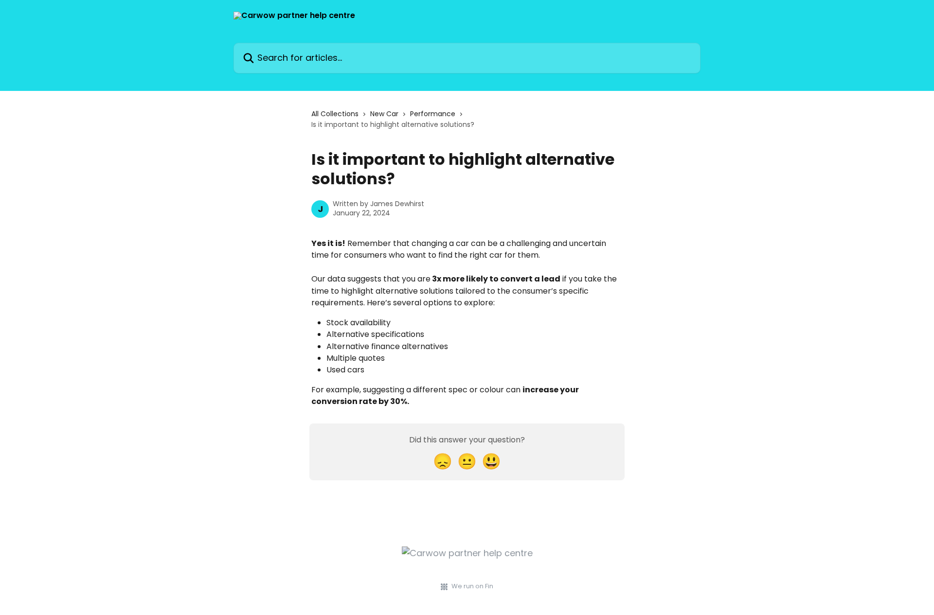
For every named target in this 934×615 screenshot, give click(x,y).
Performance (432, 114)
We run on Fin (472, 586)
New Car (384, 114)
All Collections (335, 114)
